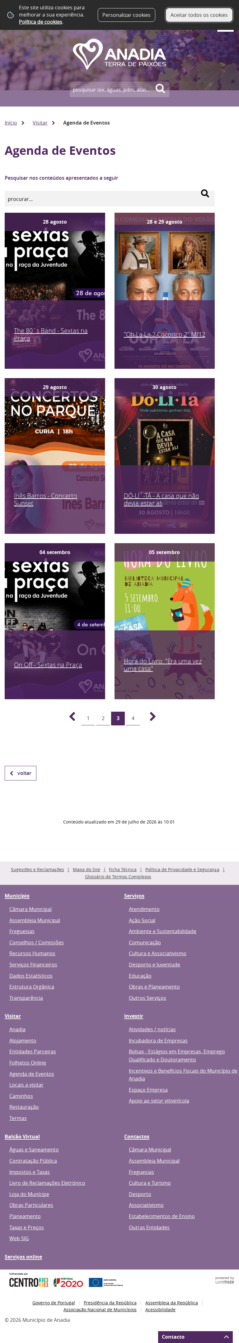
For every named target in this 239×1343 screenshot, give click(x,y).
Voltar (24, 773)
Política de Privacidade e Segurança (182, 869)
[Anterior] (68, 718)
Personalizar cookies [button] (126, 15)
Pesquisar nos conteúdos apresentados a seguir (61, 177)
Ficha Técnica (123, 869)
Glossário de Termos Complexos (118, 877)
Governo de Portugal (53, 1303)
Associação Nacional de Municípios (100, 1309)
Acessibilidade (160, 1309)
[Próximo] (149, 718)
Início (11, 122)
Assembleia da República (171, 1303)
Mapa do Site (86, 869)
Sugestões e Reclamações (37, 869)
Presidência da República (110, 1303)
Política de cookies (40, 21)
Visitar (40, 122)
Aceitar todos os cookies (199, 15)
